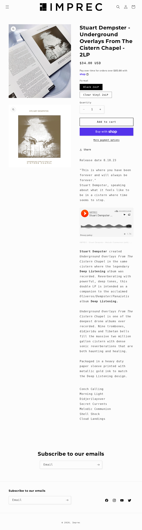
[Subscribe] (98, 465)
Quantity (85, 102)
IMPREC (83, 242)
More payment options (106, 140)
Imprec (76, 523)
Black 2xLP (91, 87)
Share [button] (87, 149)
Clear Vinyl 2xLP (95, 94)
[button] (7, 7)
